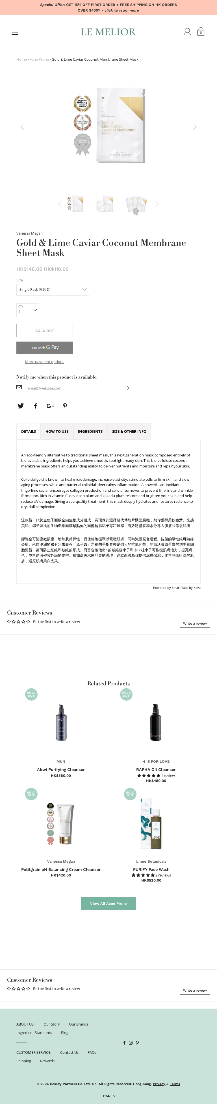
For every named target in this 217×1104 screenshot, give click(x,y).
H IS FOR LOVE (156, 761)
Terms (175, 1084)
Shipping (23, 1060)
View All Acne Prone (108, 903)
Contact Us (69, 1052)
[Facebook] (35, 406)
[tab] (28, 431)
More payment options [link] (44, 361)
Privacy (159, 1084)
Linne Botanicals (151, 861)
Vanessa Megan (61, 861)
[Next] (195, 126)
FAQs (92, 1052)
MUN (61, 761)
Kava (197, 587)
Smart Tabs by (183, 587)
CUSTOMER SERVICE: (33, 1052)
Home (21, 59)
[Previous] (22, 126)
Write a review (195, 623)
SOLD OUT (44, 331)
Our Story (52, 1024)
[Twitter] (20, 406)
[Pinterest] (65, 406)
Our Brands (78, 1024)
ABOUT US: (25, 1024)
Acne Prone (39, 59)
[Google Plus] (50, 406)
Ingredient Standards (34, 1032)
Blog (64, 1032)
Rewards (47, 1060)
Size (19, 280)
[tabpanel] (108, 512)
